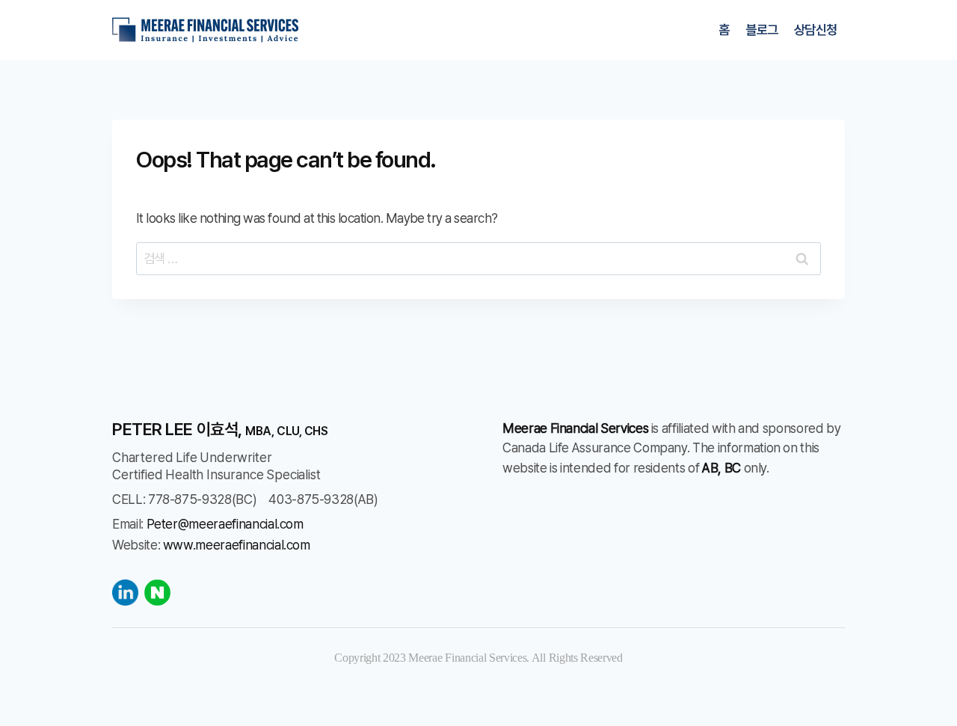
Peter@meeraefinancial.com (225, 524)
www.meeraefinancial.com (236, 545)
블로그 (761, 29)
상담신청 (815, 29)
